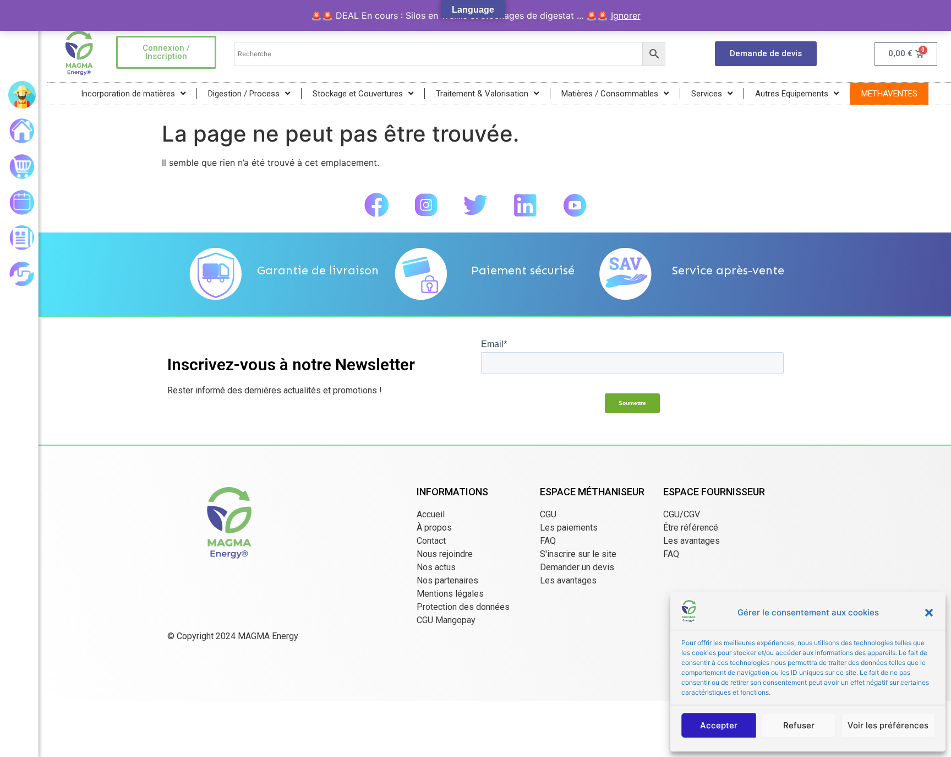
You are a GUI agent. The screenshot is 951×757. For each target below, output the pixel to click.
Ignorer (626, 15)
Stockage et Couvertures (358, 94)
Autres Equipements (791, 94)
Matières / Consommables (609, 94)
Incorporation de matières (128, 94)
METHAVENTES (889, 94)
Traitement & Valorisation (482, 94)
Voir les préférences (888, 725)
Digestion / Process (244, 94)
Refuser (799, 725)
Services (706, 94)
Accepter (718, 725)
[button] (928, 612)
